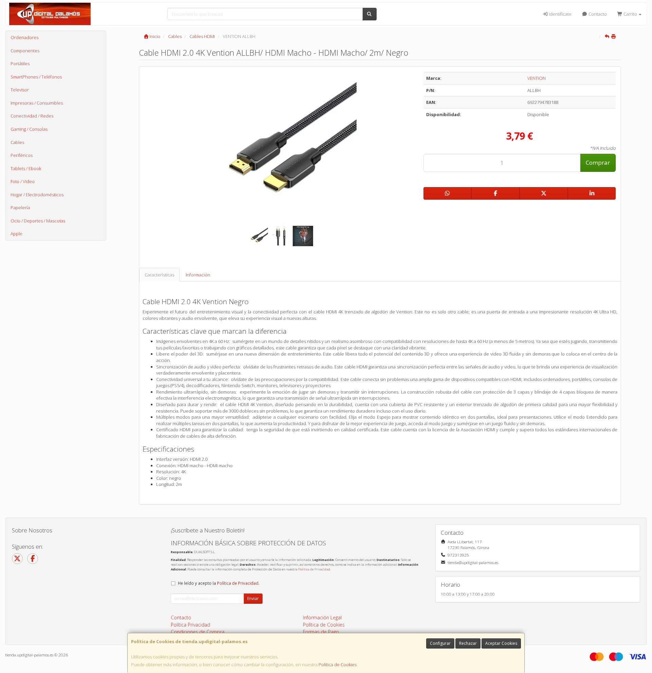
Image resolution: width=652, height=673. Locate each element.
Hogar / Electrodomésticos (37, 195)
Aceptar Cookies (501, 643)
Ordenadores (24, 37)
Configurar (440, 643)
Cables (17, 142)
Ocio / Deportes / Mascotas (38, 221)
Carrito (630, 14)
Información (198, 275)
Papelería (20, 207)
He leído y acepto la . (218, 583)
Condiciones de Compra (197, 632)
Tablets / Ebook (26, 168)
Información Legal (322, 617)
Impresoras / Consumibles (37, 103)
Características (159, 275)
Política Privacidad (190, 624)
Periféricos (22, 155)
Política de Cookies (338, 664)
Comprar (598, 162)
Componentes (25, 51)
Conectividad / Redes (32, 116)
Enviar (253, 598)
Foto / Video (23, 181)
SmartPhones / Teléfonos (36, 77)
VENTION (536, 78)
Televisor (20, 90)
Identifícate (560, 14)
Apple (16, 234)
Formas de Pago (321, 632)
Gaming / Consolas (29, 129)
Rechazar (468, 643)
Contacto (597, 14)
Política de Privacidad (314, 569)
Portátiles (20, 63)
